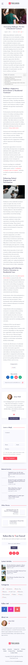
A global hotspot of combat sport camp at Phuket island (16, 496)
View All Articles (14, 418)
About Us (9, 649)
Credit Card (12, 591)
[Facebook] (10, 553)
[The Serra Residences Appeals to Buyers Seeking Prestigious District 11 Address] (3, 567)
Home (4, 649)
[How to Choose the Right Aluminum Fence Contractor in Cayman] (3, 572)
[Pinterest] (17, 553)
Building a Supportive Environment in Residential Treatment (13, 77)
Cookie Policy (14, 653)
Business (5, 591)
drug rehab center (14, 128)
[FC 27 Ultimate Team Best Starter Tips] (3, 578)
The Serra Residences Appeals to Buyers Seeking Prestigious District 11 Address (16, 566)
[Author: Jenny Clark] (9, 396)
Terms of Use (11, 651)
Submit (14, 547)
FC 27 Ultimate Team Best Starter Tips (15, 577)
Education (20, 591)
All (3, 589)
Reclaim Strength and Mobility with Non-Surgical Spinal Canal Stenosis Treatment (16, 481)
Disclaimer (20, 651)
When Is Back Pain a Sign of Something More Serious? (14, 489)
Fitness (4, 597)
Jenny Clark (17, 397)
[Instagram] (14, 553)
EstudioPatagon (19, 661)
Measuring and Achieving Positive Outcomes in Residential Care (15, 83)
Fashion (14, 594)
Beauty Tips (18, 589)
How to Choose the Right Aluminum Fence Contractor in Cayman (16, 572)
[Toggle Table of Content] (24, 75)
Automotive (9, 589)
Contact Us (16, 649)
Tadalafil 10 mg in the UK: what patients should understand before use (16, 474)
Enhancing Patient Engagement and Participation (13, 80)
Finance (21, 594)
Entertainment (6, 594)
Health (14, 367)
